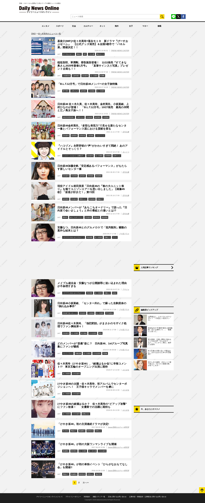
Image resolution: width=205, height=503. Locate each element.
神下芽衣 (66, 91)
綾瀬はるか (85, 414)
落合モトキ (100, 54)
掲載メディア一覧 (99, 497)
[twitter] (178, 16)
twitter (114, 293)
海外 (117, 26)
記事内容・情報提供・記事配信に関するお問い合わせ (147, 497)
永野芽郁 (108, 156)
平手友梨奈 (109, 313)
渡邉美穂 (99, 176)
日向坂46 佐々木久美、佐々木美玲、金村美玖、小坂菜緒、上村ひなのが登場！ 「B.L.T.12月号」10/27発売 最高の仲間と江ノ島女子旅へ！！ (93, 107)
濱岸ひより (83, 199)
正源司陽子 (76, 75)
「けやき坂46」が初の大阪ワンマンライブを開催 (87, 444)
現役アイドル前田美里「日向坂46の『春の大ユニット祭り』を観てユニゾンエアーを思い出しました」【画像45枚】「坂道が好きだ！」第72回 (91, 189)
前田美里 (66, 199)
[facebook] (183, 16)
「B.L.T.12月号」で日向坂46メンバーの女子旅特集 (87, 83)
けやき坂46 (92, 333)
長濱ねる (98, 431)
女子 (131, 26)
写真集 (105, 353)
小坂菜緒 (92, 91)
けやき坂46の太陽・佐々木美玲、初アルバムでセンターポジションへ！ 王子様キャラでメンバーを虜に (92, 385)
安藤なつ (107, 237)
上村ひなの (74, 91)
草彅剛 (102, 75)
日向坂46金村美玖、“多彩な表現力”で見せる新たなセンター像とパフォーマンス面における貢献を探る (92, 127)
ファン (115, 237)
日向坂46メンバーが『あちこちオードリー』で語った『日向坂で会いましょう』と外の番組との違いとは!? (92, 209)
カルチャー (88, 26)
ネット (102, 26)
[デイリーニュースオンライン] (39, 8)
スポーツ (60, 26)
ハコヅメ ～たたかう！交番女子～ (74, 156)
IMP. (85, 54)
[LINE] (173, 16)
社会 (74, 26)
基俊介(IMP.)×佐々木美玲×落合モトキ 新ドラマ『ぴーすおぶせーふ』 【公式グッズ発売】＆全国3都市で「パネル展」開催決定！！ (92, 44)
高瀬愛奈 (82, 431)
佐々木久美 (92, 451)
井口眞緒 (84, 333)
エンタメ (45, 26)
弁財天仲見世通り (68, 117)
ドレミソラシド (68, 353)
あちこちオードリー (76, 217)
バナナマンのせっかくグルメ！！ (73, 237)
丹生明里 (74, 176)
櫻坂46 (65, 217)
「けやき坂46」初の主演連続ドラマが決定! (83, 423)
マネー (145, 26)
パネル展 (91, 54)
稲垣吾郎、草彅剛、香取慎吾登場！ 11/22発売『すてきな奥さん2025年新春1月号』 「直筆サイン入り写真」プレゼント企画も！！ (92, 65)
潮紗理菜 (98, 474)
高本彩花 (90, 431)
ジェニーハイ (100, 135)
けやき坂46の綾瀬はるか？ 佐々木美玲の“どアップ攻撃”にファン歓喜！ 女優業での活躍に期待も (92, 405)
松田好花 (82, 135)
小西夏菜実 (66, 75)
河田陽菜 (90, 176)
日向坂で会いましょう (70, 313)
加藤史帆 (78, 353)
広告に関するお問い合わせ (117, 497)
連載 (159, 26)
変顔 (100, 333)
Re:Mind (65, 431)
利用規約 (87, 497)
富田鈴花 (96, 217)
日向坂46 (85, 75)
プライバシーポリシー (73, 497)
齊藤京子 (100, 199)
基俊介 (79, 54)
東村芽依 (74, 451)
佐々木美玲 (94, 75)
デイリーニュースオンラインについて (49, 497)
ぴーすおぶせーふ (68, 54)
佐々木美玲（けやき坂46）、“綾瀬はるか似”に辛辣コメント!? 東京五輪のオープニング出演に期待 (92, 365)
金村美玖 (83, 91)
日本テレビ (116, 156)
